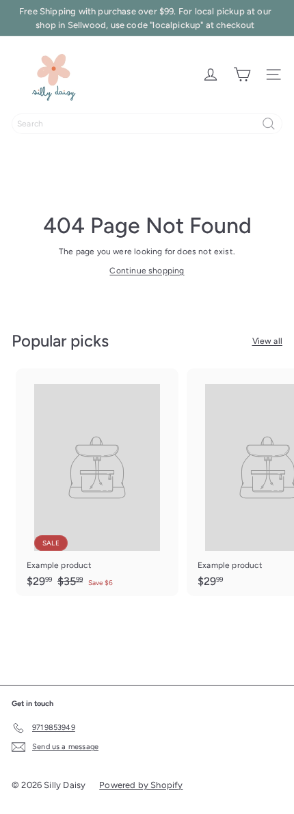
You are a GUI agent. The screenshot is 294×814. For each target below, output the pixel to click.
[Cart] (242, 74)
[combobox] (147, 123)
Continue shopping (146, 270)
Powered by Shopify (141, 785)
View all (267, 341)
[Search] (268, 123)
